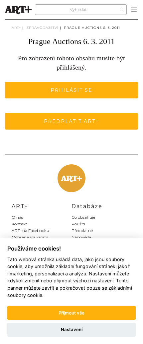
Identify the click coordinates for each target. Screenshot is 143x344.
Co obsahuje (83, 217)
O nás (17, 217)
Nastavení (71, 329)
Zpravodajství (42, 28)
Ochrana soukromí (30, 237)
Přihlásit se (71, 90)
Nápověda (81, 237)
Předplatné (82, 230)
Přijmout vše (71, 312)
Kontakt (19, 223)
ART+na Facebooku (30, 230)
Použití (78, 223)
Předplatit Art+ (71, 121)
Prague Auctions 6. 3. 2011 (92, 28)
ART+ (16, 28)
